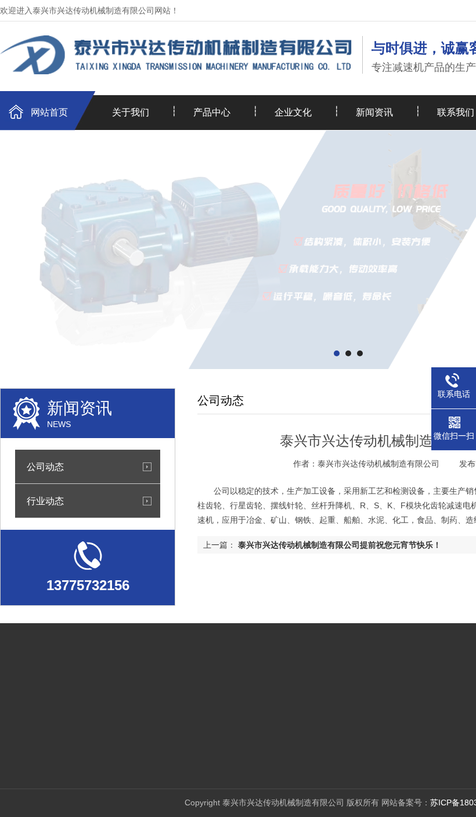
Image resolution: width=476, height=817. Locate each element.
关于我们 (130, 112)
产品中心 (211, 112)
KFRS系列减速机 (130, 721)
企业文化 (293, 112)
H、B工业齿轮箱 (129, 704)
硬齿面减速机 (123, 687)
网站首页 (49, 112)
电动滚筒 (115, 756)
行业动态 (45, 501)
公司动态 (45, 466)
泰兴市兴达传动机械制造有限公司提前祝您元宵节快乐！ (339, 545)
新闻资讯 (374, 112)
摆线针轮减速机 (127, 739)
